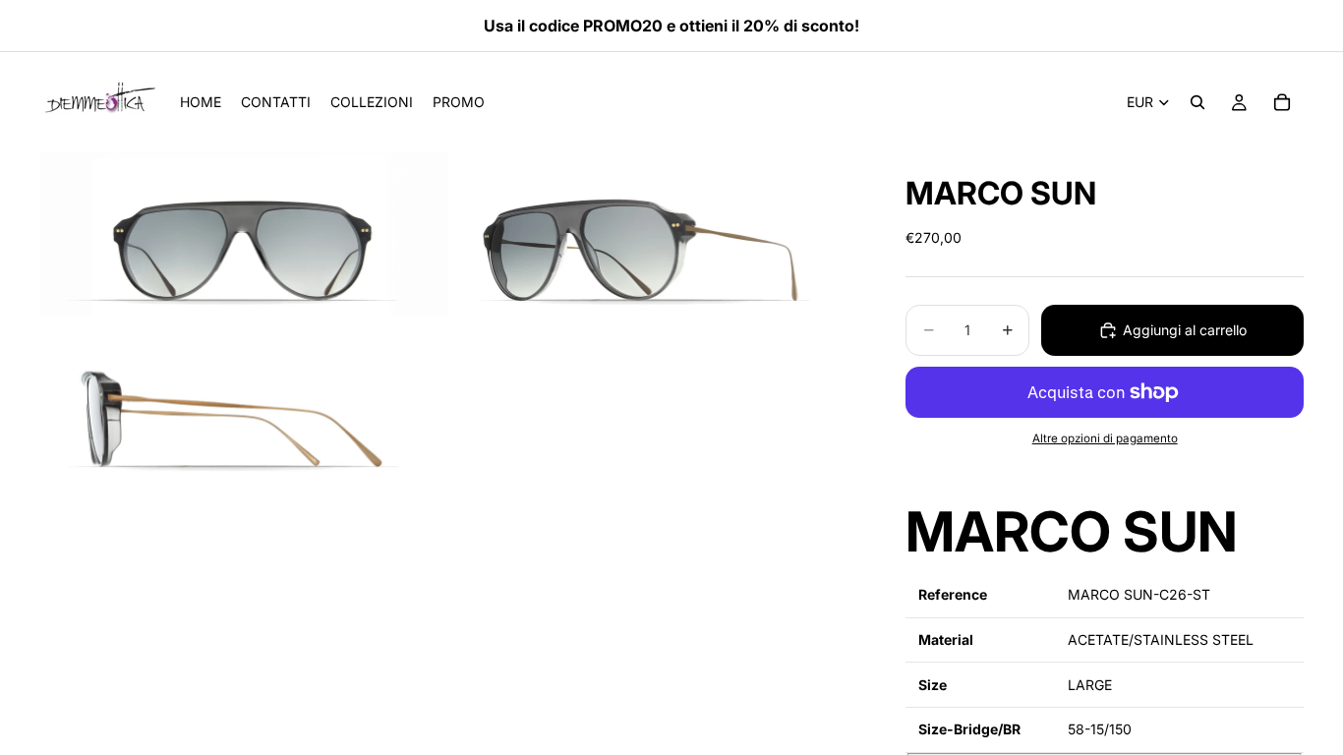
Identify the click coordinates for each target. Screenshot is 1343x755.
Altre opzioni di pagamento (1105, 438)
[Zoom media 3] (243, 401)
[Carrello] (1282, 102)
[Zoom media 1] (243, 234)
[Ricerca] (1197, 102)
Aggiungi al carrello (1185, 329)
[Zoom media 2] (655, 234)
